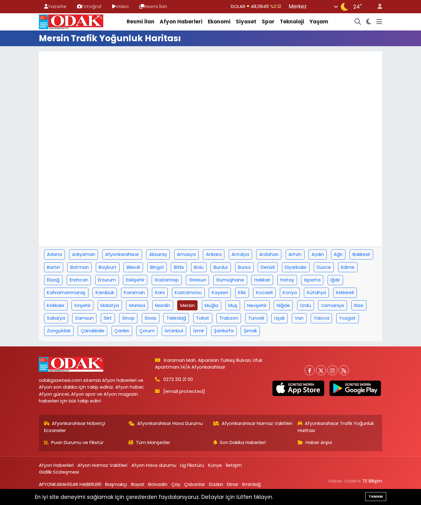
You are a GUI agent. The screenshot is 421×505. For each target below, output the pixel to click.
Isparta (312, 280)
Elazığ (53, 280)
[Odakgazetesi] (71, 21)
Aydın (318, 254)
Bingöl (157, 267)
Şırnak (250, 330)
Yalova (321, 318)
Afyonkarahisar (122, 254)
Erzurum (107, 280)
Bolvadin (157, 484)
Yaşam (318, 21)
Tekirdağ (176, 318)
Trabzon (228, 318)
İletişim (234, 465)
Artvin (294, 254)
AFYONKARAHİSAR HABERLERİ (70, 484)
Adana (54, 254)
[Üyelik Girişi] (377, 6)
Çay (175, 484)
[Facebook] (310, 370)
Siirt (108, 318)
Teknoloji (292, 21)
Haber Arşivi (318, 442)
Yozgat (347, 318)
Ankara (214, 254)
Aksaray (158, 254)
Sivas (150, 318)
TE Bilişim (372, 481)
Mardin (162, 305)
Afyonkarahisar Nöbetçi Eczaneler (74, 426)
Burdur (221, 267)
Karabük (105, 292)
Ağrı (338, 254)
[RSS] (344, 370)
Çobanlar (194, 484)
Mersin (187, 305)
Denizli (268, 267)
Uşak (279, 318)
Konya (290, 292)
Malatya (109, 305)
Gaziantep (166, 280)
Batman (79, 267)
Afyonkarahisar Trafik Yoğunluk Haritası (336, 426)
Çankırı (121, 330)
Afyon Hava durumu (153, 465)
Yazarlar (57, 6)
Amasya (186, 254)
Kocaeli (264, 292)
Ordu (305, 305)
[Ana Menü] (379, 22)
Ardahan (269, 254)
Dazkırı (216, 484)
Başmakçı (116, 484)
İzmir (198, 330)
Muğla (211, 305)
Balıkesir (361, 254)
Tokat (202, 318)
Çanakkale (92, 330)
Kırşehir (83, 305)
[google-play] (355, 388)
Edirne (347, 267)
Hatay (287, 280)
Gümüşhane (230, 280)
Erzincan (79, 280)
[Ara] (358, 22)
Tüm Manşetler (153, 442)
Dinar (232, 484)
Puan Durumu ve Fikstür (77, 442)
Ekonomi (219, 21)
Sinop (128, 318)
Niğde (283, 305)
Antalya (240, 254)
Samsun (84, 318)
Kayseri (220, 292)
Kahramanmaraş (66, 292)
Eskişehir (135, 280)
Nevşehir (257, 305)
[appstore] (298, 388)
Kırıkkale (55, 305)
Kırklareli (345, 292)
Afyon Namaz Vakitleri (102, 465)
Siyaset (246, 21)
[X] (321, 370)
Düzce (324, 267)
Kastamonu (188, 292)
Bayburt (107, 267)
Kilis (242, 292)
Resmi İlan (155, 6)
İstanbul (174, 330)
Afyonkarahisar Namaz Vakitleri (257, 423)
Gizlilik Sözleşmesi (59, 472)
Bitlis (179, 267)
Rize (358, 305)
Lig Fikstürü (192, 465)
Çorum (147, 330)
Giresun (197, 280)
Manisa (137, 305)
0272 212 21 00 (178, 379)
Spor (268, 21)
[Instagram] (332, 370)
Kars (160, 292)
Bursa (244, 267)
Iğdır (335, 280)
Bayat (138, 484)
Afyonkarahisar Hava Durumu (170, 423)
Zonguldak (59, 330)
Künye (215, 465)
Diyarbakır (296, 267)
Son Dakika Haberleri (243, 442)
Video (122, 6)
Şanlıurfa (224, 330)
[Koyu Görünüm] (369, 22)
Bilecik (133, 267)
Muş (232, 305)
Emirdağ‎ (251, 484)
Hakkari (262, 280)
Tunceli (256, 318)
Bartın (53, 267)
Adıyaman (83, 254)
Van (299, 318)
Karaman (134, 292)
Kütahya (316, 292)
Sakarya (56, 318)
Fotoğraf (92, 6)
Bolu (198, 267)
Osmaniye (332, 305)
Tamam (376, 496)
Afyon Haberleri (181, 21)
